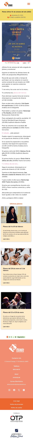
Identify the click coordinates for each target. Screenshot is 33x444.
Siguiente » (21, 337)
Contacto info (16, 358)
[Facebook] (14, 390)
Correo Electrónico (16, 381)
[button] (29, 4)
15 (15, 337)
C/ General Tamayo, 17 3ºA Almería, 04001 (16, 361)
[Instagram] (9, 390)
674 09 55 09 (16, 377)
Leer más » (6, 239)
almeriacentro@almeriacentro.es (16, 384)
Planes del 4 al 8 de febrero (13, 226)
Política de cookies (16, 407)
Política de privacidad (16, 404)
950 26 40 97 (16, 369)
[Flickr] (24, 390)
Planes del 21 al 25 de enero (13, 312)
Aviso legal (16, 401)
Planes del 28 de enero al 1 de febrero (14, 269)
